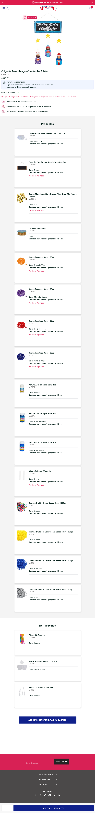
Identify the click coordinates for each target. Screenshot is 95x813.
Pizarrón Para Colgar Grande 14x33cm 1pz (47, 162)
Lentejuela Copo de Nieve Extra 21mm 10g (47, 133)
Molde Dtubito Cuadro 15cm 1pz (43, 661)
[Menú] (3, 8)
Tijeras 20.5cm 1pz (37, 635)
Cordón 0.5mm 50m (37, 228)
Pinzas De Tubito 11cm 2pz (41, 687)
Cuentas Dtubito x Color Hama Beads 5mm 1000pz (51, 531)
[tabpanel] (47, 40)
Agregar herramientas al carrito (47, 720)
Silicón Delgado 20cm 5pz (40, 471)
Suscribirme (61, 761)
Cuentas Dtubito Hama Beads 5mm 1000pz (48, 503)
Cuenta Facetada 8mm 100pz (41, 257)
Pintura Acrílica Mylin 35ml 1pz (42, 384)
